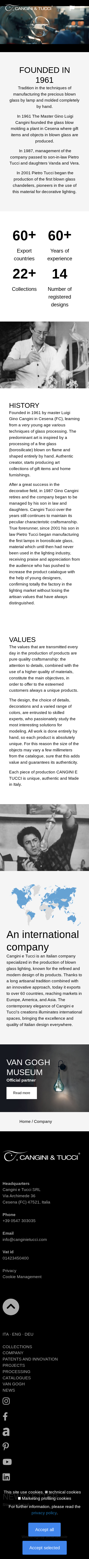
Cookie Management (22, 1276)
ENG (16, 1334)
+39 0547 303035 (19, 1220)
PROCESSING (16, 1371)
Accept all (44, 1529)
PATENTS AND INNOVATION (30, 1359)
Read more (21, 1093)
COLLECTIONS (17, 1347)
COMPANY (13, 1353)
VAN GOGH (14, 1384)
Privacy (9, 1270)
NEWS (9, 1390)
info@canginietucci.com (25, 1239)
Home (25, 1121)
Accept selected (44, 1547)
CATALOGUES (17, 1378)
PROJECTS (14, 1365)
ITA (6, 1334)
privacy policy (44, 1513)
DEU (29, 1334)
